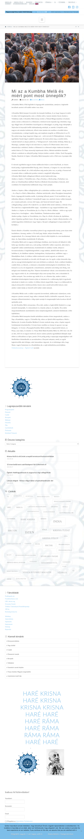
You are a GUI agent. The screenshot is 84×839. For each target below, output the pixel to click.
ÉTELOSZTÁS (39, 2)
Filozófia (34, 100)
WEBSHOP (8, 3)
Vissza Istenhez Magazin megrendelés (19, 672)
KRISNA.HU (8, 2)
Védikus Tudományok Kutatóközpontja (17, 606)
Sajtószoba (8, 621)
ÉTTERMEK (62, 2)
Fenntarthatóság (33, 511)
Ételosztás (8, 430)
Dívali (65, 507)
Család (7, 415)
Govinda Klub (66, 513)
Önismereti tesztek (13, 654)
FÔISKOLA (48, 2)
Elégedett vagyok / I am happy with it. (27, 834)
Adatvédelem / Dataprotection (60, 834)
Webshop (8, 616)
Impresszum (8, 624)
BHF (9, 507)
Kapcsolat (8, 629)
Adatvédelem (9, 619)
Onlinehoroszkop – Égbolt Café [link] (22, 348)
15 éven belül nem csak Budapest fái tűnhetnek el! (26, 464)
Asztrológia (17, 496)
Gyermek (11, 519)
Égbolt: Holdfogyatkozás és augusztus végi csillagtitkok (29, 473)
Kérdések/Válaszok (11, 433)
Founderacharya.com (11, 599)
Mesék (37, 544)
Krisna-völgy (50, 538)
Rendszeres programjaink (26, 555)
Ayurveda (29, 496)
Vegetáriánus (12, 571)
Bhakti (56, 496)
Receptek (8, 417)
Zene (9, 579)
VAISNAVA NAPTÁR (14, 676)
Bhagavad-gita (43, 496)
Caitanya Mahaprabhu (37, 507)
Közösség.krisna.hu (11, 612)
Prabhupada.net (10, 596)
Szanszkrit (33, 561)
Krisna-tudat (61, 530)
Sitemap (7, 627)
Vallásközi (11, 663)
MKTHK (49, 545)
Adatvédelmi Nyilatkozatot (24, 821)
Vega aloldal (11, 645)
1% (55, 2)
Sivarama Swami (49, 556)
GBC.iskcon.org (10, 601)
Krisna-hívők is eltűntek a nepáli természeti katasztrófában (30, 456)
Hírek (42, 100)
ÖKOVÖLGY (71, 2)
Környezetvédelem (14, 544)
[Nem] (81, 831)
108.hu (7, 609)
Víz (73, 571)
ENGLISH (31, 3)
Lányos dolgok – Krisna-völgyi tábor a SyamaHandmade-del (30, 481)
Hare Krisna (28, 519)
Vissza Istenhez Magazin (37, 572)
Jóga (44, 530)
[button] (42, 19)
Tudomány (66, 562)
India (57, 521)
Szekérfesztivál (49, 563)
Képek (66, 536)
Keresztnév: (8, 806)
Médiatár (7, 420)
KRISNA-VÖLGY (18, 2)
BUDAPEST (29, 2)
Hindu (43, 519)
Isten (29, 532)
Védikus (62, 572)
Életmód (7, 412)
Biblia (19, 507)
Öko (6, 425)
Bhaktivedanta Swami (62, 501)
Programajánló (9, 409)
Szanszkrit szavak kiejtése (16, 667)
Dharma (54, 507)
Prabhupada (64, 544)
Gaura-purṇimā (49, 512)
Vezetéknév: (8, 798)
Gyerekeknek (9, 428)
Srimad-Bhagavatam (16, 562)
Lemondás (28, 543)
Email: (7, 814)
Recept (9, 555)
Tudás (64, 566)
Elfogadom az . (19, 821)
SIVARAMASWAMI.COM (20, 3)
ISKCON (12, 530)
